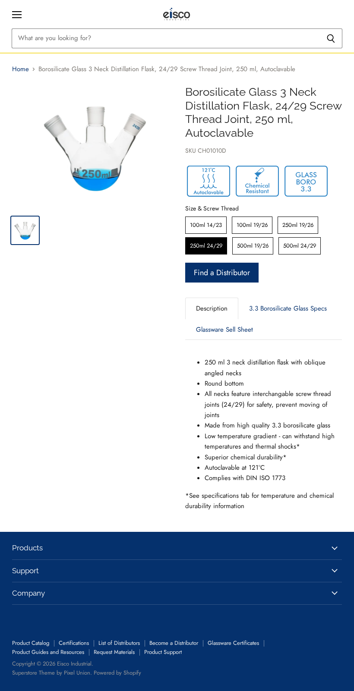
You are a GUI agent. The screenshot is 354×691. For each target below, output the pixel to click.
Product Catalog (30, 643)
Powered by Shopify (117, 673)
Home (20, 69)
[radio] (206, 225)
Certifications (74, 643)
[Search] (330, 38)
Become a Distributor (173, 643)
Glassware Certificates (233, 643)
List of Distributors (119, 643)
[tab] (211, 308)
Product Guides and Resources (48, 652)
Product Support (163, 652)
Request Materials (114, 652)
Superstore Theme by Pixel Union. (52, 673)
